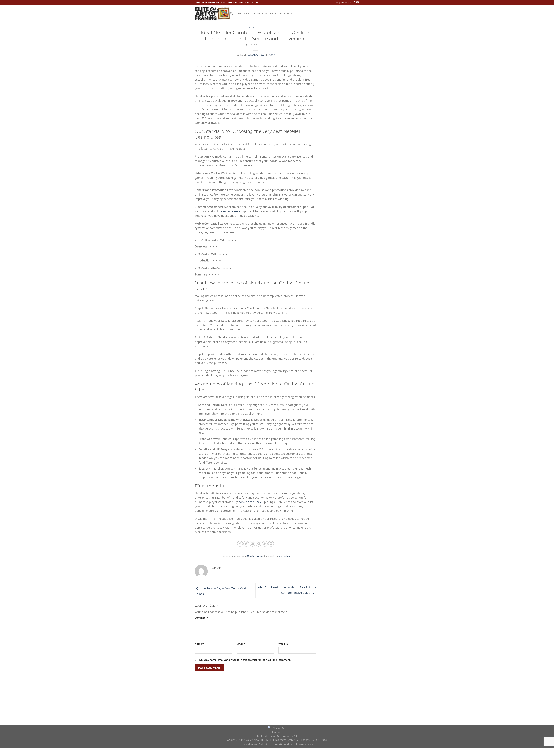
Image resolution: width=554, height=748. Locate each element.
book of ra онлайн (250, 502)
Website (283, 643)
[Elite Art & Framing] (212, 13)
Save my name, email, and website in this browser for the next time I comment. (245, 659)
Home (238, 13)
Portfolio (275, 13)
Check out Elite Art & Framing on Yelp (277, 736)
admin (272, 54)
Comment (201, 617)
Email (241, 643)
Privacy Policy (306, 744)
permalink (284, 555)
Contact (290, 13)
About (248, 13)
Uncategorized (255, 27)
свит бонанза (230, 211)
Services (259, 13)
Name (199, 643)
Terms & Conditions (283, 744)
